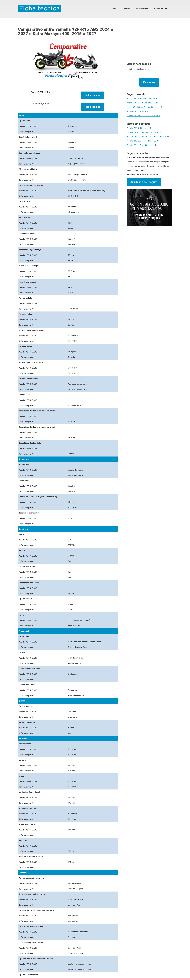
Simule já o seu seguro (143, 182)
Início (115, 9)
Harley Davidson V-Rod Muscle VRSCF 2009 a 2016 (148, 136)
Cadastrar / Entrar (162, 9)
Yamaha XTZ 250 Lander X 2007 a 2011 (143, 116)
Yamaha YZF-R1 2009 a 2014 (139, 128)
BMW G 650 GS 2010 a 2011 (139, 111)
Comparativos (142, 9)
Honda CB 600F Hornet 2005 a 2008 (142, 98)
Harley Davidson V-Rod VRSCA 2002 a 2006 (145, 132)
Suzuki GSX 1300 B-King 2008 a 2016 (142, 103)
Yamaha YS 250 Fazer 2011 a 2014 (141, 145)
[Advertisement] (149, 42)
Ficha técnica (39, 8)
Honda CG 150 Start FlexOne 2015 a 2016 (144, 107)
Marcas (127, 9)
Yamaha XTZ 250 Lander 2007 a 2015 (142, 141)
